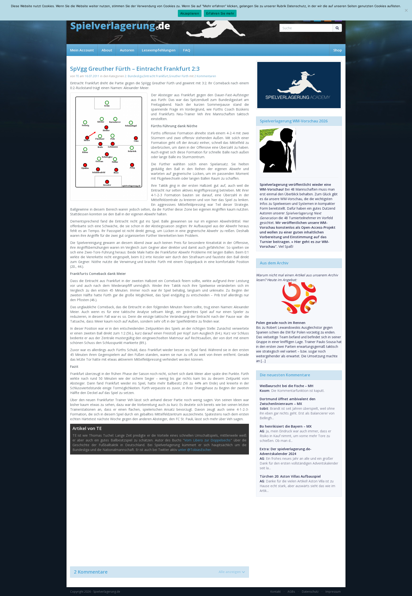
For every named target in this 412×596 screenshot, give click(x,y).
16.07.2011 (92, 76)
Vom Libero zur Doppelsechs (207, 440)
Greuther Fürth (179, 76)
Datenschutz (310, 592)
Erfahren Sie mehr (220, 13)
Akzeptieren (189, 13)
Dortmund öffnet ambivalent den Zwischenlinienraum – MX (287, 401)
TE (77, 76)
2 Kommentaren (205, 76)
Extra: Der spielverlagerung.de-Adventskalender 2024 (285, 451)
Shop (337, 50)
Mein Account (82, 50)
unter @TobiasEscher (194, 449)
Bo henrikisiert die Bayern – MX (286, 426)
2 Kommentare (157, 572)
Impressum (333, 592)
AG (262, 431)
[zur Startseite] (120, 26)
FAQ (186, 50)
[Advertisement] (159, 508)
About (107, 50)
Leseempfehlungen (158, 50)
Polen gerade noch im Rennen (280, 322)
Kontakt (275, 592)
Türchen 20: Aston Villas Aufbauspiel (290, 476)
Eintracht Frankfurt (156, 76)
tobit (264, 408)
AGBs (291, 592)
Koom (264, 390)
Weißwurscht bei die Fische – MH (286, 386)
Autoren (127, 50)
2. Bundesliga (134, 76)
